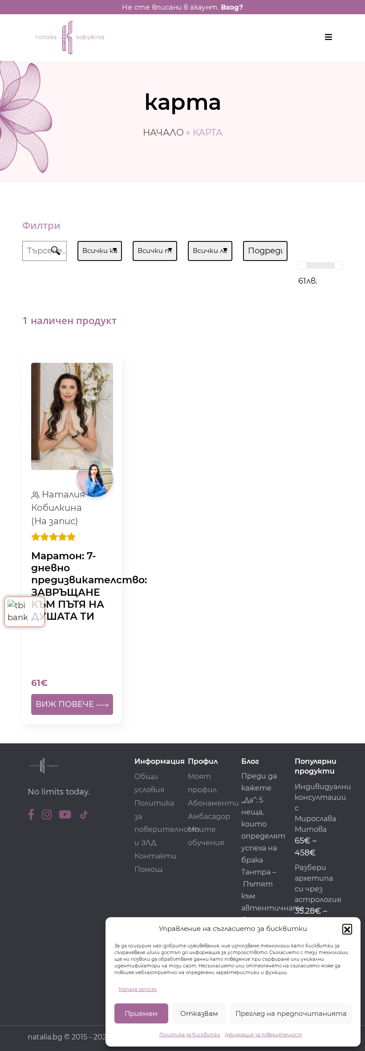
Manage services (138, 989)
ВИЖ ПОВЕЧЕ (66, 704)
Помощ (148, 869)
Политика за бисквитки (189, 1035)
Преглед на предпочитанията (291, 1013)
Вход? (232, 7)
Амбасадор (209, 816)
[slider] (302, 265)
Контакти (155, 856)
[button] (347, 928)
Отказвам (199, 1013)
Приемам (141, 1013)
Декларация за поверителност (263, 1035)
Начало (163, 132)
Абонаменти (213, 803)
